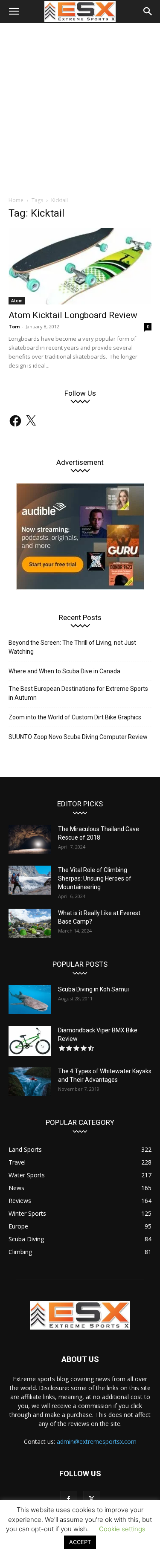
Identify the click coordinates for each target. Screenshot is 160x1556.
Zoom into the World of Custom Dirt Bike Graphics (75, 717)
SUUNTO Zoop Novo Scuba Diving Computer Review (78, 736)
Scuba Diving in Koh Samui (93, 989)
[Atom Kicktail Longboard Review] (80, 266)
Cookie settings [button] (122, 1529)
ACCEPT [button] (80, 1542)
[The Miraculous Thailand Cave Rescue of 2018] (30, 839)
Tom (14, 326)
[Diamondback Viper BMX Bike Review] (30, 1041)
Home (16, 200)
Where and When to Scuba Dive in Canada (64, 671)
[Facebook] (68, 1499)
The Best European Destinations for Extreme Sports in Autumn (78, 693)
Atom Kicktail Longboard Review (73, 315)
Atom (17, 301)
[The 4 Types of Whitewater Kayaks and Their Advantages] (30, 1081)
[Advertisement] (80, 107)
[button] (13, 11)
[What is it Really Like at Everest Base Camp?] (30, 923)
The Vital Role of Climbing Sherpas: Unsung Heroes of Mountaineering (94, 878)
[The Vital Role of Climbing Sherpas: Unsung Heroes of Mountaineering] (30, 880)
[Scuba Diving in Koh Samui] (30, 999)
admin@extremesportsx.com (97, 1441)
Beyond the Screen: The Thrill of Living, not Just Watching (72, 647)
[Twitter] (91, 1499)
